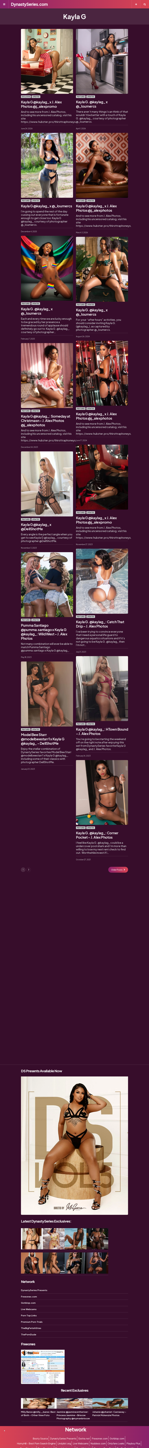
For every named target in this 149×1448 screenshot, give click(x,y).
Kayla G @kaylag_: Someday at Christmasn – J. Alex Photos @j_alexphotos (45, 420)
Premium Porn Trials (31, 1321)
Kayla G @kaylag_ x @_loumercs (46, 206)
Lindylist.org (64, 1443)
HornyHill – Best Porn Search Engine (36, 1443)
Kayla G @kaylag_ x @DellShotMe (36, 526)
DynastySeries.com (29, 4)
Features (81, 97)
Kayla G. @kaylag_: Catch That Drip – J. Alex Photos (100, 624)
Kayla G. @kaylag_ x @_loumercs (92, 104)
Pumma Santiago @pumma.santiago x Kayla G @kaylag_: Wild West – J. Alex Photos (44, 631)
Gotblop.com (28, 1302)
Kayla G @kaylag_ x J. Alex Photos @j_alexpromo (41, 104)
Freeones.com (29, 1296)
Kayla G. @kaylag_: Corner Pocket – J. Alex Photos (97, 835)
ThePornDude (28, 1334)
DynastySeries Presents (34, 1290)
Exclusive (26, 97)
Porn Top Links (29, 1315)
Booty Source (40, 1438)
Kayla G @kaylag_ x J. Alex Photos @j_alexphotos (96, 208)
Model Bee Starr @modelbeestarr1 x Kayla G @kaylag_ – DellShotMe (42, 738)
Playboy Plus (133, 1443)
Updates (35, 97)
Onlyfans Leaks (116, 1443)
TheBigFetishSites (31, 1328)
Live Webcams (29, 1309)
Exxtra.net (84, 1438)
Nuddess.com (98, 1443)
